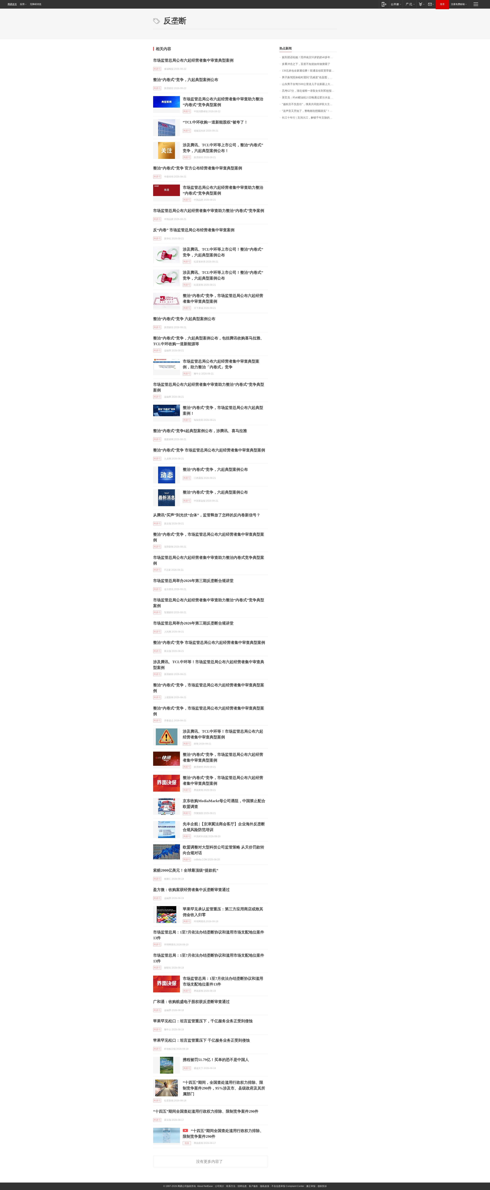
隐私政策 (264, 1186)
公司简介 (219, 1186)
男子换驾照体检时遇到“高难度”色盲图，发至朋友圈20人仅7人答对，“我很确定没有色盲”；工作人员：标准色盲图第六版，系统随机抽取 (309, 77)
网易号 (157, 69)
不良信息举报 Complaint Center (287, 1186)
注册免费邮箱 (458, 4)
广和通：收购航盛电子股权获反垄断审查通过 (191, 1002)
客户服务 (253, 1186)
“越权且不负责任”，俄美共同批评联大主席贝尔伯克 (309, 104)
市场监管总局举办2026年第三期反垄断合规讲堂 (193, 581)
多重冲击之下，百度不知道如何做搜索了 (306, 64)
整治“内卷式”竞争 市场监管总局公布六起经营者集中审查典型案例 (209, 450)
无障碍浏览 (35, 4)
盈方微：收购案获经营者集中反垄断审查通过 (191, 890)
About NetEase (205, 1186)
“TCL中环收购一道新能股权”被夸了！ (215, 122)
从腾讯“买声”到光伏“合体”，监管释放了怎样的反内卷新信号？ (206, 515)
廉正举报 (310, 1186)
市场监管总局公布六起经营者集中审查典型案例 (193, 60)
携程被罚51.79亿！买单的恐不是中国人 (216, 1060)
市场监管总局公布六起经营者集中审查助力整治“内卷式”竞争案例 (208, 210)
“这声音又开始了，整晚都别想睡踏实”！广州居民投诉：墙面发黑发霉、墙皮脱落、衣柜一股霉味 (309, 111)
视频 (187, 1143)
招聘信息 (242, 1186)
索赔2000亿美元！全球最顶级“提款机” (185, 870)
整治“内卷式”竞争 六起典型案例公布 (184, 319)
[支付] (421, 4)
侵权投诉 (322, 1186)
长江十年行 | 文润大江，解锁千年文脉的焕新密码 (309, 117)
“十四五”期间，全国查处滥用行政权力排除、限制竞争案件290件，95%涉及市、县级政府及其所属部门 (224, 1088)
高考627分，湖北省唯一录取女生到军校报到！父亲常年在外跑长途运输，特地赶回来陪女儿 (309, 90)
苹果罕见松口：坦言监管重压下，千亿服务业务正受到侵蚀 (203, 1021)
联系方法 (230, 1186)
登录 (442, 4)
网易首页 (12, 4)
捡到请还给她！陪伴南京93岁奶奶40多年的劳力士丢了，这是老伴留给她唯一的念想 (309, 57)
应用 (22, 4)
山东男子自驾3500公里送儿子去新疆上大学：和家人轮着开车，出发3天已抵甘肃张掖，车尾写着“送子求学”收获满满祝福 (309, 84)
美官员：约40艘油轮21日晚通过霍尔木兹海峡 (309, 97)
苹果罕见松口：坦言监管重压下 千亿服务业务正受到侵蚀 (201, 1040)
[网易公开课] (396, 4)
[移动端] (384, 4)
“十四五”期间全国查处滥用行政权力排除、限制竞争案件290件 (205, 1111)
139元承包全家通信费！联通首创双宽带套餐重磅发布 (309, 70)
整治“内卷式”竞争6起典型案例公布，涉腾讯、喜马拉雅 (200, 431)
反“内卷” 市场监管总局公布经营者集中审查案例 (193, 230)
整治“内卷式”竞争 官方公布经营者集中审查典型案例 (197, 168)
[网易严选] (409, 4)
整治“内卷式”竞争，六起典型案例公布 (185, 80)
